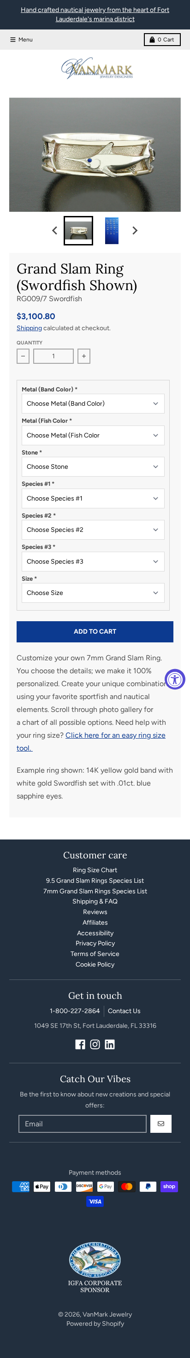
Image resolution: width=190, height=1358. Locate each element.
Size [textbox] (29, 578)
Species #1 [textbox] (38, 483)
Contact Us (124, 1011)
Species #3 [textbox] (38, 546)
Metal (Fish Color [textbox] (47, 420)
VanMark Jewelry (107, 1314)
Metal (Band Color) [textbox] (49, 389)
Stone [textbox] (32, 452)
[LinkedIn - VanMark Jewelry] (109, 1044)
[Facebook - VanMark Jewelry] (80, 1044)
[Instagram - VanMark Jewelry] (95, 1044)
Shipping (29, 328)
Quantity (29, 343)
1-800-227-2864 (75, 1011)
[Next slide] (134, 230)
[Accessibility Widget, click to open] (175, 679)
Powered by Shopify (95, 1324)
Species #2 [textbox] (39, 515)
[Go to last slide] (55, 230)
